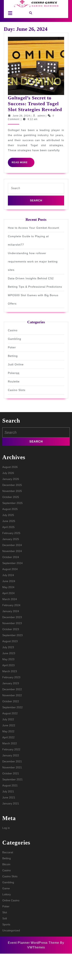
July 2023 (8, 647)
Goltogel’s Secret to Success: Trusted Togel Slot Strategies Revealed (35, 103)
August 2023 (10, 641)
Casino (12, 330)
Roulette (14, 381)
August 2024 (10, 569)
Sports (6, 924)
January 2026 (10, 479)
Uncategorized (11, 930)
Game (6, 888)
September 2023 (12, 635)
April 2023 (8, 665)
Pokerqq (13, 372)
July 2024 (8, 575)
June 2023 (8, 653)
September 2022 (12, 707)
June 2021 (8, 797)
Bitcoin (6, 864)
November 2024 (12, 551)
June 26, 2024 (21, 115)
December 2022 (12, 689)
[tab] (9, 13)
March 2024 (9, 599)
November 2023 (12, 623)
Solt (4, 918)
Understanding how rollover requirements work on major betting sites (33, 261)
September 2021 (12, 779)
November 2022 (12, 695)
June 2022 (8, 725)
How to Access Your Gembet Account (33, 227)
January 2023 (10, 683)
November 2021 (12, 767)
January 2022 (10, 755)
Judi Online (16, 364)
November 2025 (12, 491)
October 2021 (10, 773)
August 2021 (10, 785)
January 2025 (10, 539)
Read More (23, 164)
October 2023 (10, 629)
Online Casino (10, 900)
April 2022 (8, 737)
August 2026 (10, 466)
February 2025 (11, 533)
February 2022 (11, 749)
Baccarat (7, 852)
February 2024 (11, 605)
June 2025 (8, 521)
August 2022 (10, 713)
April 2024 (8, 593)
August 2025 (10, 509)
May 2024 (8, 587)
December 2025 (12, 485)
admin (41, 115)
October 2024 (10, 557)
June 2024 (8, 581)
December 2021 (12, 761)
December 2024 (12, 545)
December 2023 (12, 617)
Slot (4, 912)
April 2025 (8, 527)
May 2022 (8, 731)
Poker (12, 347)
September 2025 (12, 503)
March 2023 (9, 671)
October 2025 (10, 497)
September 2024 (12, 563)
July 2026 (8, 473)
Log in (6, 827)
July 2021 (8, 791)
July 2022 (8, 719)
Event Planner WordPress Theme (34, 942)
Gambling (14, 338)
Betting (13, 355)
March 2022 (9, 743)
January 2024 (10, 611)
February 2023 (11, 677)
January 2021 (10, 803)
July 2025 (8, 515)
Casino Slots (16, 390)
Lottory (6, 894)
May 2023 (8, 659)
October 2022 (10, 701)
